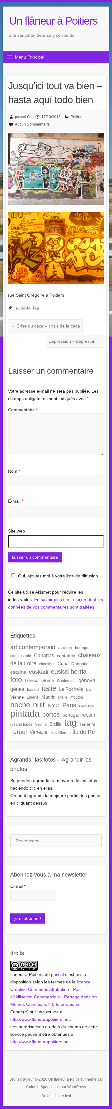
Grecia (32, 680)
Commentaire (23, 409)
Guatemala (66, 681)
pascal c (59, 974)
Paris (69, 705)
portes (51, 714)
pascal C (22, 117)
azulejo (65, 647)
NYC (53, 705)
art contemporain (32, 647)
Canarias (44, 655)
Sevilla (41, 724)
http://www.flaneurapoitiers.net (40, 1019)
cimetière (47, 664)
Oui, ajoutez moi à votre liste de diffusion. (58, 575)
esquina (18, 672)
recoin (88, 715)
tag (36, 307)
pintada (23, 307)
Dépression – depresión (75, 341)
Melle (63, 697)
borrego (81, 648)
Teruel (18, 732)
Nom (14, 471)
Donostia (80, 663)
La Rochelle (71, 689)
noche (20, 705)
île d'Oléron (60, 732)
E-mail (15, 501)
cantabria (66, 655)
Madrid (48, 697)
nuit (39, 705)
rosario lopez (21, 724)
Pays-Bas (86, 706)
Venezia (39, 732)
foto (16, 680)
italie (49, 688)
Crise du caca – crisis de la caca (45, 325)
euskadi (38, 671)
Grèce (47, 680)
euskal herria (68, 671)
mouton (76, 697)
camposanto (20, 656)
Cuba (63, 663)
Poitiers (77, 117)
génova (86, 680)
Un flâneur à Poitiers (53, 20)
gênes (17, 689)
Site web (16, 530)
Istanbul (33, 689)
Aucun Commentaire (32, 124)
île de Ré (83, 732)
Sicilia (55, 724)
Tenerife (87, 724)
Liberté (33, 697)
